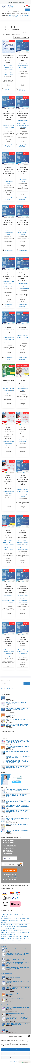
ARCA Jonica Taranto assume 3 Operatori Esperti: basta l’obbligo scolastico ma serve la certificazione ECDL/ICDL (15, 932)
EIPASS (13, 15)
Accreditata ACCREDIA (8, 65)
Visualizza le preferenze (15, 1057)
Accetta (15, 1049)
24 (22, 32)
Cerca (27, 9)
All (27, 32)
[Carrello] (26, 6)
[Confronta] (21, 6)
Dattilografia (20, 388)
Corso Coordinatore (19, 15)
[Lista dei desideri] (22, 6)
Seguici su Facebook (7, 689)
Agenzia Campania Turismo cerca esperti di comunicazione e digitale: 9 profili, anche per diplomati (15, 914)
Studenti (11, 74)
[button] (29, 1036)
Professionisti (6, 74)
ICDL (10, 15)
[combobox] (15, 734)
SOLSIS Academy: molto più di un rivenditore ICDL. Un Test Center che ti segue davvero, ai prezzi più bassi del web (14, 926)
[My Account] (24, 6)
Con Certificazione (10, 341)
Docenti (7, 125)
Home (3, 29)
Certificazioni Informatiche (23, 63)
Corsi (4, 342)
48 (24, 32)
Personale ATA (10, 391)
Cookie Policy (12, 1061)
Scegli (8, 666)
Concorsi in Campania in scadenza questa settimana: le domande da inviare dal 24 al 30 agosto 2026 (15, 920)
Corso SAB (15, 16)
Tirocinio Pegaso (23, 127)
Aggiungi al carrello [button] (8, 84)
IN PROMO (25, 388)
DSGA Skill (10, 443)
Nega (15, 1053)
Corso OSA (26, 15)
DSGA (11, 390)
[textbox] (15, 735)
